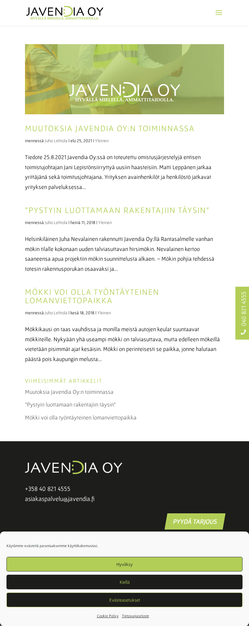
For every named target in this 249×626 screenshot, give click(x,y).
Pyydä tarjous (195, 521)
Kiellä (125, 582)
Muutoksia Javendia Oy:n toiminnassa (110, 128)
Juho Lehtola (56, 140)
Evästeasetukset (124, 600)
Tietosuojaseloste (135, 616)
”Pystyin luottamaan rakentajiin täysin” (117, 210)
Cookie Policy (108, 616)
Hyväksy (124, 564)
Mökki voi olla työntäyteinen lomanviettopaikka (92, 296)
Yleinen (102, 140)
